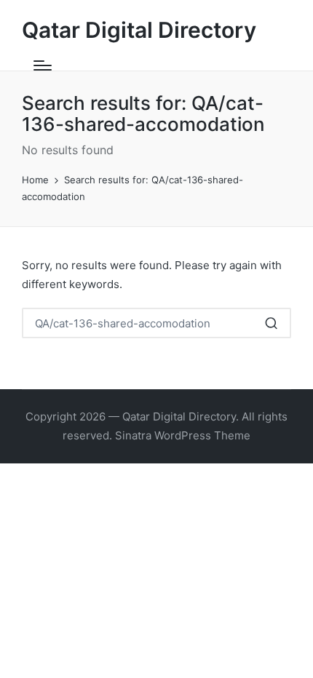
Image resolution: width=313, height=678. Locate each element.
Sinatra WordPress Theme (182, 435)
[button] (271, 323)
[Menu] (42, 65)
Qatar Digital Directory (139, 30)
